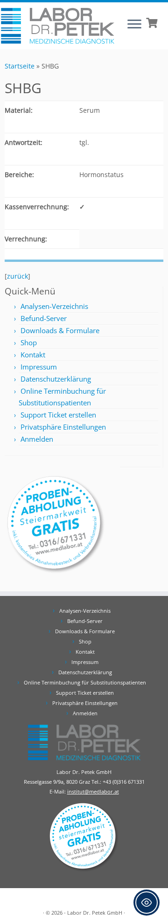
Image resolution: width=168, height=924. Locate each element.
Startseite (20, 66)
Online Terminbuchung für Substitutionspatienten (85, 682)
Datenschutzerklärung (56, 378)
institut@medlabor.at (93, 791)
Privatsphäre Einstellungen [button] (63, 426)
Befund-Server (44, 318)
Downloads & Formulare (60, 330)
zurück (17, 276)
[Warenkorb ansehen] (153, 22)
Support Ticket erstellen (58, 414)
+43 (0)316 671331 (124, 781)
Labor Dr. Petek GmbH (94, 912)
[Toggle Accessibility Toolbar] (146, 902)
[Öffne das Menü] (134, 25)
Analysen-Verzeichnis (54, 306)
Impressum (39, 366)
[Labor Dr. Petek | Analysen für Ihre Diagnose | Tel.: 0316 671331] (57, 26)
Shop (29, 342)
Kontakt (33, 354)
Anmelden (37, 439)
